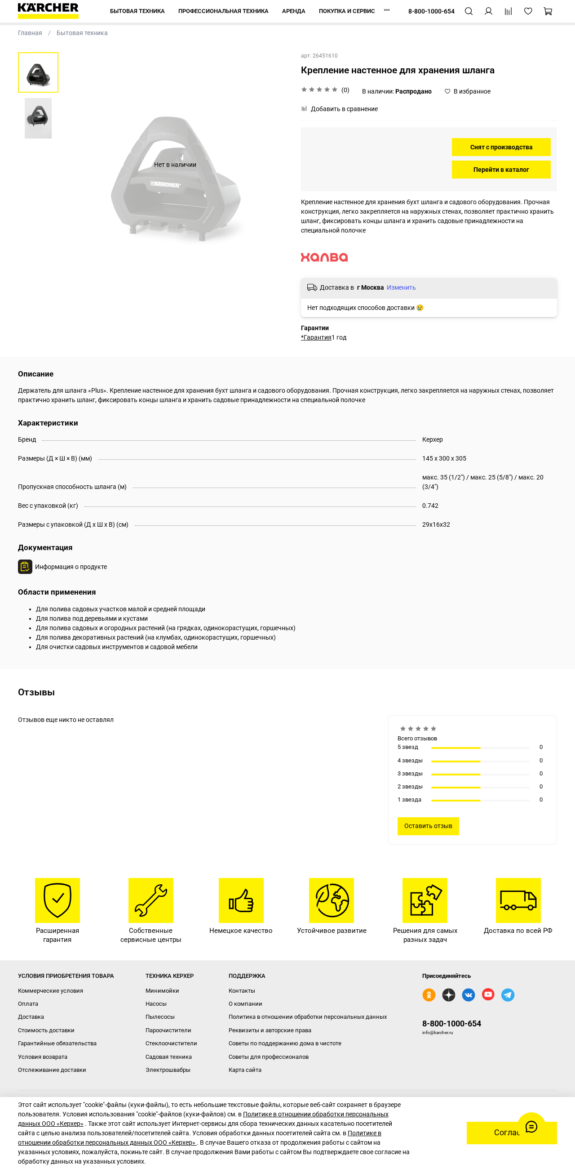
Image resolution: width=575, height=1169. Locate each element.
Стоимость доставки (46, 1030)
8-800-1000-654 (451, 1023)
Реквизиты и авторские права (270, 1030)
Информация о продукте (71, 566)
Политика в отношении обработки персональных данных (308, 1016)
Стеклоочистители (171, 1043)
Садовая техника (169, 1056)
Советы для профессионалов (269, 1056)
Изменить (401, 287)
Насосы (156, 1003)
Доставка (31, 1016)
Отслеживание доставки (52, 1069)
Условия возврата (42, 1056)
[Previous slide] (78, 164)
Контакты (242, 990)
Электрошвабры (168, 1069)
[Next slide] (271, 164)
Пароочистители (168, 1030)
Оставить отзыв (428, 825)
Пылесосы (160, 1016)
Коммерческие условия (50, 990)
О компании (245, 1003)
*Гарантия (316, 337)
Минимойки (162, 990)
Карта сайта (245, 1069)
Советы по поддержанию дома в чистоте (285, 1043)
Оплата (28, 1003)
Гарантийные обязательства (57, 1043)
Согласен (512, 1132)
